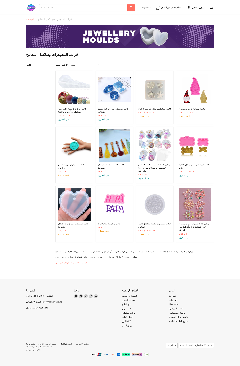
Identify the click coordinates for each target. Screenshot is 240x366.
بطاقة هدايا (174, 304)
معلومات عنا (30, 344)
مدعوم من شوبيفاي (33, 350)
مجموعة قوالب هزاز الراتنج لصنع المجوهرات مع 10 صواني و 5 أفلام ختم (154, 167)
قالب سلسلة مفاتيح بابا (109, 223)
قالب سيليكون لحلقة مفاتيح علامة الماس (154, 225)
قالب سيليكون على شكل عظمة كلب (194, 166)
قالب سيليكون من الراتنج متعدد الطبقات (113, 110)
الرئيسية (30, 19)
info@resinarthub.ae (52, 301)
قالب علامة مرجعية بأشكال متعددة (111, 166)
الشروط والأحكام (66, 344)
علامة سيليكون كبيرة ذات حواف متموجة (73, 225)
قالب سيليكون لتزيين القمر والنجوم (71, 166)
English (145, 7)
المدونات (173, 300)
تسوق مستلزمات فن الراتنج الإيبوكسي (71, 262)
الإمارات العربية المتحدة (195, 345)
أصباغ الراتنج (127, 317)
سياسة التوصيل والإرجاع (47, 344)
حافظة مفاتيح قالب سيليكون (192, 108)
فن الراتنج (126, 304)
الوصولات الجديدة (129, 296)
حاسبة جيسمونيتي (177, 312)
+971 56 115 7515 (36, 296)
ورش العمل (127, 325)
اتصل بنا (172, 296)
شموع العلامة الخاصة (178, 321)
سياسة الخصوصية (82, 344)
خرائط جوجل (32, 307)
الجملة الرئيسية (176, 308)
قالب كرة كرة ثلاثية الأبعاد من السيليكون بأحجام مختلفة (72, 110)
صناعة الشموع (128, 300)
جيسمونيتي (127, 308)
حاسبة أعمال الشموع (178, 317)
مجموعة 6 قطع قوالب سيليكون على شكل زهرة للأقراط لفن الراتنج (194, 227)
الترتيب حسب (61, 65)
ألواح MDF (126, 321)
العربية (170, 345)
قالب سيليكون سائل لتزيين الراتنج (154, 108)
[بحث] (131, 7)
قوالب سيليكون (129, 312)
